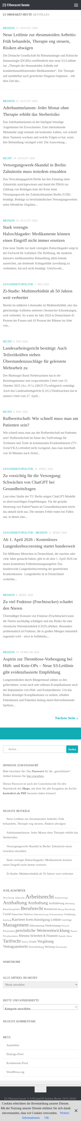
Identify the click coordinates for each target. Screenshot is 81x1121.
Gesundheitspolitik (18, 284)
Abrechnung (8, 897)
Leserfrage (67, 920)
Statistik (62, 936)
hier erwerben (35, 776)
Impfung (7, 920)
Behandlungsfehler (11, 909)
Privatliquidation (10, 936)
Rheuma (24, 935)
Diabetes (28, 914)
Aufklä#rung (56, 903)
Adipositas (20, 898)
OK (46, 1117)
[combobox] (40, 1007)
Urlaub (32, 941)
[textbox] (40, 1008)
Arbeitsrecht (39, 896)
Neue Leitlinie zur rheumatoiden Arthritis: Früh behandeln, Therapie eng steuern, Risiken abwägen (39, 41)
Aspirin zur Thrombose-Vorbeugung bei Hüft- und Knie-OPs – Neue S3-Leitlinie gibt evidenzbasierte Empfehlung (38, 665)
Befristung (70, 903)
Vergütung (45, 941)
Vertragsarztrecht (15, 946)
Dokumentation (56, 914)
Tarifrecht (12, 941)
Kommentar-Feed (17, 1063)
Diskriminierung (41, 914)
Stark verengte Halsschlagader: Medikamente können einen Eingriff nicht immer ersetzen (36, 234)
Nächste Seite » (66, 718)
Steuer (69, 936)
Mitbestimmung (36, 925)
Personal (65, 925)
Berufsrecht (32, 908)
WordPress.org (15, 1072)
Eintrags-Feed (14, 1054)
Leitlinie (56, 919)
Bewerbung (70, 909)
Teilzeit (24, 942)
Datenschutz (17, 914)
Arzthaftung (15, 902)
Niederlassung (53, 925)
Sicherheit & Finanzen (44, 936)
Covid (7, 914)
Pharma (73, 931)
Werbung (50, 946)
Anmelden (12, 1045)
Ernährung (69, 914)
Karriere (18, 919)
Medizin (9, 28)
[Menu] (76, 5)
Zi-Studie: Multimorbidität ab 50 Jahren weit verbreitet (39, 873)
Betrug (61, 909)
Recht (7, 158)
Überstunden (61, 947)
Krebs (29, 919)
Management (16, 924)
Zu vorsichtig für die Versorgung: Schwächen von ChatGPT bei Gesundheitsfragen (32, 482)
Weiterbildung (36, 946)
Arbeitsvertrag (61, 898)
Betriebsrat (50, 909)
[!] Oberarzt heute (16, 5)
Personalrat (9, 930)
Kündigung (42, 919)
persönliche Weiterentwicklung (43, 930)
